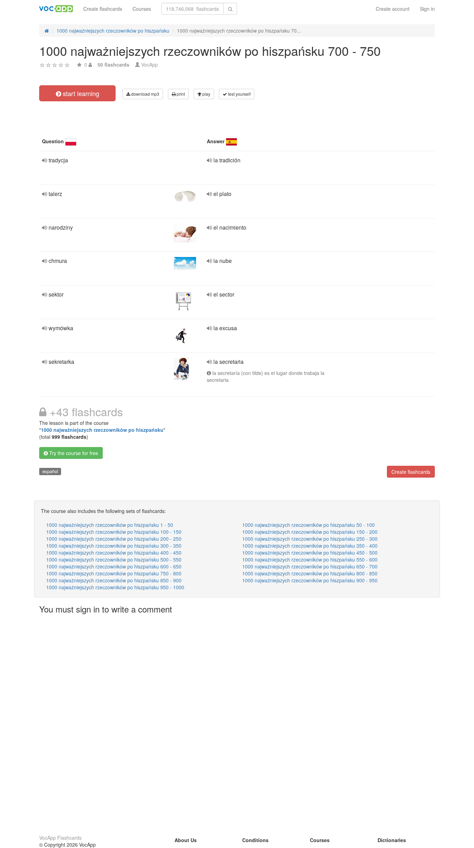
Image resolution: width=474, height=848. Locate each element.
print (180, 94)
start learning (80, 93)
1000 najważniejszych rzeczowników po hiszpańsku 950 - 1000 (115, 587)
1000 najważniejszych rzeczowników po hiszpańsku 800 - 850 (310, 573)
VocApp (149, 64)
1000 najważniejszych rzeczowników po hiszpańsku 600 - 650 (113, 566)
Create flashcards (102, 8)
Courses (142, 8)
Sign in (427, 8)
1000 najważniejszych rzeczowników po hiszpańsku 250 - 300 (310, 538)
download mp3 (144, 94)
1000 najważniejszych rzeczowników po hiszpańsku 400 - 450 (113, 552)
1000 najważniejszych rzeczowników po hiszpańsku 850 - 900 (113, 580)
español (50, 471)
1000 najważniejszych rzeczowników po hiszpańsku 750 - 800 (113, 573)
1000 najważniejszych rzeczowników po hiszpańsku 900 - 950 (310, 580)
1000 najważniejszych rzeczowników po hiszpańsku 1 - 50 (109, 524)
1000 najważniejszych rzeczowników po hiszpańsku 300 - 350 (113, 545)
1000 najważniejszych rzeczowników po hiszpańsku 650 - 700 (310, 566)
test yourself (239, 94)
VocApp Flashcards (60, 837)
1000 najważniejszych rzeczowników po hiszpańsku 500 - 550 (113, 559)
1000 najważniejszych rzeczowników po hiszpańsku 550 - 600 (310, 559)
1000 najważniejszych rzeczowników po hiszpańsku (102, 429)
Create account (392, 8)
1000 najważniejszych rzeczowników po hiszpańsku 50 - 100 (308, 524)
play (205, 94)
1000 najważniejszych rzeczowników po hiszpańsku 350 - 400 (310, 545)
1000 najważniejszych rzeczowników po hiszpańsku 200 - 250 (113, 538)
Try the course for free (73, 452)
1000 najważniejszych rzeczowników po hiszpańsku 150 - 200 (310, 531)
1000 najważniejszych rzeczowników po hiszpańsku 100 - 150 (113, 531)
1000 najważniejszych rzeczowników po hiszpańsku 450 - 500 (310, 552)
